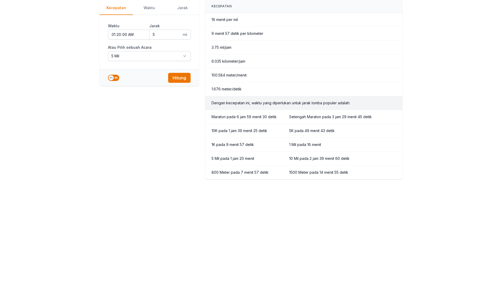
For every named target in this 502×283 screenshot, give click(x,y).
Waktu (149, 8)
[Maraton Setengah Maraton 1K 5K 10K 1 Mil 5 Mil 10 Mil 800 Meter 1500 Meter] (149, 56)
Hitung (179, 77)
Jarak (182, 8)
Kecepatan (116, 8)
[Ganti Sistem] (113, 78)
